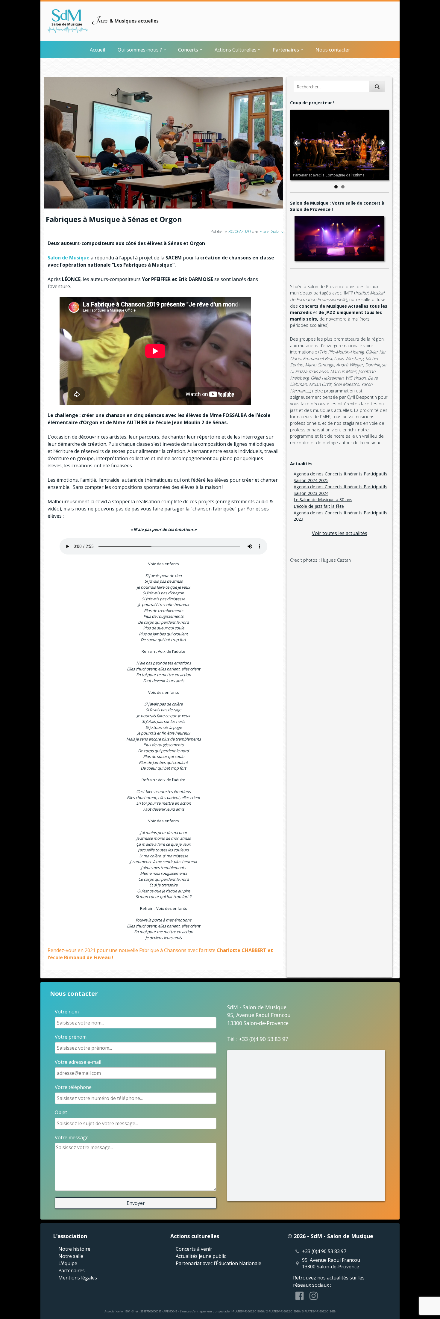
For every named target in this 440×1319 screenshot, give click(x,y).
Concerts (188, 49)
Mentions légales (77, 1277)
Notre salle (70, 1256)
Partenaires (286, 49)
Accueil (97, 49)
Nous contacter (332, 49)
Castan (344, 560)
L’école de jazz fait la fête (319, 506)
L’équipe (67, 1263)
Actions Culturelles (236, 49)
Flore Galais (271, 231)
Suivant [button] (381, 143)
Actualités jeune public (201, 1256)
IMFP (348, 293)
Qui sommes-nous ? (140, 49)
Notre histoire (74, 1249)
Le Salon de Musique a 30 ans (323, 499)
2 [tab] (343, 186)
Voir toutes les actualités (339, 533)
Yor (250, 508)
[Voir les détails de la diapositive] (339, 145)
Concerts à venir (194, 1249)
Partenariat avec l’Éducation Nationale (218, 1263)
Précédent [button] (297, 143)
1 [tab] (336, 186)
